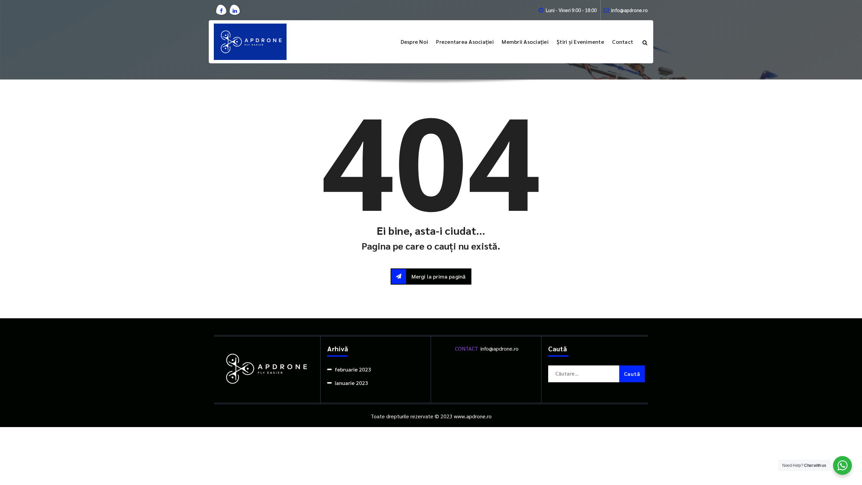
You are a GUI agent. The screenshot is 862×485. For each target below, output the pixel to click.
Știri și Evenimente (580, 41)
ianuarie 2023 (351, 382)
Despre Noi (414, 41)
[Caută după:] (596, 373)
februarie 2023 (353, 369)
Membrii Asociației (525, 41)
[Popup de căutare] (645, 41)
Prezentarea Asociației (465, 41)
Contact (622, 41)
